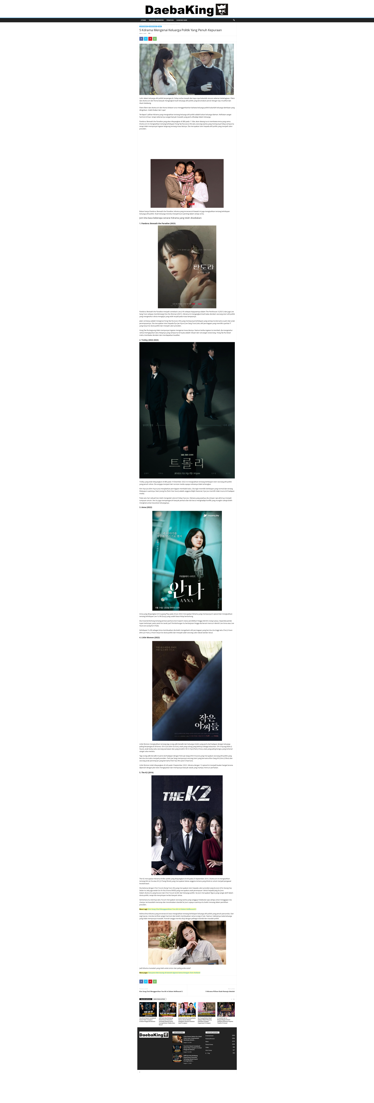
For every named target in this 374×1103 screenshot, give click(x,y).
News (160, 26)
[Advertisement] (187, 144)
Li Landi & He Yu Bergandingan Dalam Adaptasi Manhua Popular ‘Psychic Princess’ (225, 1020)
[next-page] (234, 999)
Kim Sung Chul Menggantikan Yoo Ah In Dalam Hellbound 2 (172, 909)
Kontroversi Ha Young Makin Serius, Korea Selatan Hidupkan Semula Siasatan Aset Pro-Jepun (187, 1020)
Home (140, 24)
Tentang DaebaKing (156, 20)
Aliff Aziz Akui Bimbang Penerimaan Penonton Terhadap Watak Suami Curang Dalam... (191, 1058)
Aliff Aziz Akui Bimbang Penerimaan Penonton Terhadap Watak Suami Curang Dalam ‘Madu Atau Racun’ (167, 1021)
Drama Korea (209, 1044)
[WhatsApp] (155, 39)
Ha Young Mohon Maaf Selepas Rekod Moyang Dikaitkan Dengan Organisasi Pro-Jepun (205, 1020)
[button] (234, 20)
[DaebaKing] (187, 9)
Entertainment (147, 24)
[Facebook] (141, 39)
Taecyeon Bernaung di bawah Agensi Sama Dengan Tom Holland (174, 973)
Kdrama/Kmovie (153, 26)
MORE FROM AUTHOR (159, 999)
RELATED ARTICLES (146, 999)
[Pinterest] (150, 39)
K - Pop (208, 1053)
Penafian (170, 20)
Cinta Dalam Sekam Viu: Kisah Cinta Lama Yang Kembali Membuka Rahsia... (193, 1038)
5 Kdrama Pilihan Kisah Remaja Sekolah (220, 991)
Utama (143, 20)
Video (207, 1047)
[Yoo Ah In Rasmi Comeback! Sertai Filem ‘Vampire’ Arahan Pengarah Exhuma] (148, 1009)
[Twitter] (146, 39)
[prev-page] (231, 999)
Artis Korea (209, 1050)
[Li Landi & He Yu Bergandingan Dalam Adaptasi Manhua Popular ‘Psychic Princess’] (226, 1009)
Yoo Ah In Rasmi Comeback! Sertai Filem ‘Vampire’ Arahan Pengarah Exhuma (147, 1019)
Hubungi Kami (181, 20)
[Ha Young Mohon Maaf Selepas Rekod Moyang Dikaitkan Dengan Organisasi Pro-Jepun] (206, 1009)
